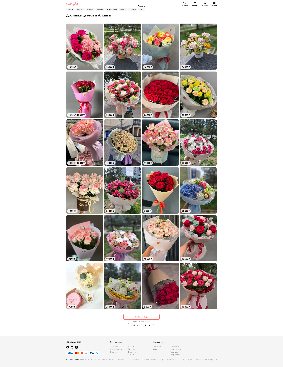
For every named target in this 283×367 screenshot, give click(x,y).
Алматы (83, 359)
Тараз (163, 359)
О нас (154, 349)
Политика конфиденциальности (177, 353)
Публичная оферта (132, 353)
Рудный (190, 359)
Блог (154, 352)
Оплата (130, 346)
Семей (183, 359)
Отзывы (113, 352)
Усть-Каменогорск (133, 359)
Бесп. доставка (111, 9)
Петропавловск (101, 359)
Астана (90, 359)
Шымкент (120, 359)
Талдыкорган (172, 359)
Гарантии (114, 346)
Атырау (112, 359)
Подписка (132, 9)
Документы (175, 346)
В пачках (90, 9)
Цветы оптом (175, 349)
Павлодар (199, 359)
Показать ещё (141, 317)
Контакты (156, 346)
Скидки (122, 9)
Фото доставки (116, 349)
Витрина (100, 9)
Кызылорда (209, 359)
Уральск (146, 359)
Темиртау (154, 359)
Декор (142, 9)
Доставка (131, 349)
